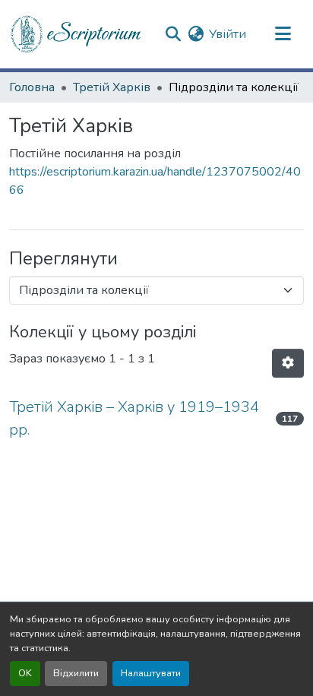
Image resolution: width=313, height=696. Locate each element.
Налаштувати (151, 673)
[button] (76, 34)
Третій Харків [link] (111, 87)
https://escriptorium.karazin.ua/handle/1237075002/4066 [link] (155, 180)
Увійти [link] (227, 34)
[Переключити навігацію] (282, 34)
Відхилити (76, 673)
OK (25, 673)
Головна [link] (32, 87)
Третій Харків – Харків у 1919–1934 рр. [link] (134, 418)
